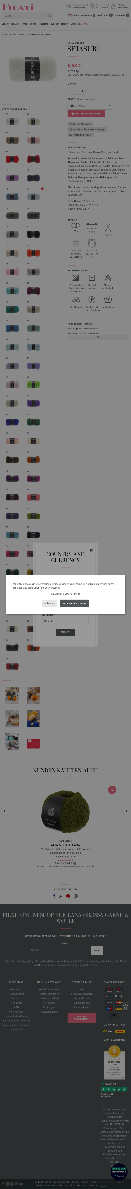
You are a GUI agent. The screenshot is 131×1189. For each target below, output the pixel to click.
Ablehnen (49, 603)
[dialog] (65, 594)
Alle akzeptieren (74, 603)
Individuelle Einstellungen (65, 593)
